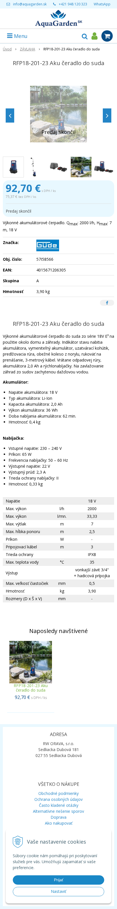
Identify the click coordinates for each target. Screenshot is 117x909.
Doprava (58, 817)
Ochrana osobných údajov (58, 799)
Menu (20, 36)
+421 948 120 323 (73, 4)
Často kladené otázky (58, 805)
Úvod (7, 49)
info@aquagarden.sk (30, 4)
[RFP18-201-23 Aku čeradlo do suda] (58, 114)
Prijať (58, 880)
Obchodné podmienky (58, 793)
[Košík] (107, 36)
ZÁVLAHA (27, 49)
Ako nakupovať (58, 823)
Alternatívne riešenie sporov (58, 811)
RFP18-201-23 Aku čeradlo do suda (31, 688)
